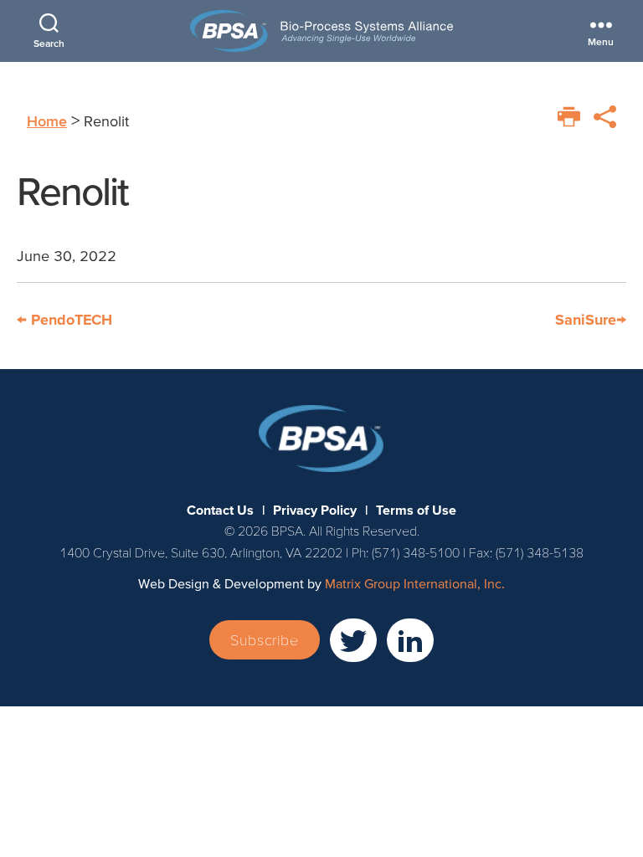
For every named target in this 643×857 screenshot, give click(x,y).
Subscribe (264, 640)
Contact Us (220, 509)
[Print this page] (569, 116)
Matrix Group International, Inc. (415, 583)
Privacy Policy (315, 509)
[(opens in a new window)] (353, 640)
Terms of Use (416, 509)
